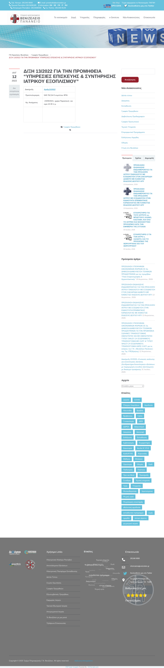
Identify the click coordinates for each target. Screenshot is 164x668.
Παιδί (150, 464)
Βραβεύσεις (127, 416)
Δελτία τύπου (126, 95)
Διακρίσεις (125, 101)
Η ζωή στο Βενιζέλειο (129, 148)
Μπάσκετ (139, 459)
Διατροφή (140, 432)
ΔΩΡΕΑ (126, 427)
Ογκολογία (127, 464)
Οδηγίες (124, 143)
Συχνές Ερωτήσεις (54, 583)
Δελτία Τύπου (52, 577)
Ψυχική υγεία (128, 497)
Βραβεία (140, 411)
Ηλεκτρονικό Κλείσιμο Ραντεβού (59, 560)
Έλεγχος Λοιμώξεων (131, 405)
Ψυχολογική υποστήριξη (133, 502)
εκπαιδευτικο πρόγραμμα (133, 513)
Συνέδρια (127, 480)
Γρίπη (140, 416)
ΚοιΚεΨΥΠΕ (128, 454)
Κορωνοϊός (142, 454)
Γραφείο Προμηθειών (40, 55)
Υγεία (125, 486)
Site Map (116, 3)
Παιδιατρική (127, 470)
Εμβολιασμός (128, 443)
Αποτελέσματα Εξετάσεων (57, 566)
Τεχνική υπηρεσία (143, 480)
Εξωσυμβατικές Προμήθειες (58, 594)
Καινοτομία (127, 448)
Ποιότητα (141, 470)
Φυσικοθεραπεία (129, 491)
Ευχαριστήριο (144, 443)
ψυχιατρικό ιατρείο (130, 523)
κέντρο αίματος (141, 518)
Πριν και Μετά (128, 475)
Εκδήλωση (127, 437)
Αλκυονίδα (127, 411)
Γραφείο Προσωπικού (130, 122)
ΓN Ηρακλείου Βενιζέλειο (18, 55)
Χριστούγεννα (147, 491)
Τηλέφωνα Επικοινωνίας (56, 623)
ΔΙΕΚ (141, 421)
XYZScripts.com (93, 667)
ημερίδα (126, 518)
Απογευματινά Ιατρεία (55, 612)
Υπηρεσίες (85, 17)
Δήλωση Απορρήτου (84, 661)
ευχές (150, 513)
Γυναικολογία (128, 421)
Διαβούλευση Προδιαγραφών (133, 116)
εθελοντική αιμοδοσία (131, 507)
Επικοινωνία (149, 17)
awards (126, 400)
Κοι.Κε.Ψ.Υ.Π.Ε (143, 448)
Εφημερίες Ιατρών (54, 600)
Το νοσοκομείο (60, 17)
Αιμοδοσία (148, 405)
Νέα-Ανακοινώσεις (131, 17)
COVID (137, 400)
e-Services (114, 17)
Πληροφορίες (99, 17)
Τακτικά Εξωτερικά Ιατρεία (57, 606)
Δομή (73, 17)
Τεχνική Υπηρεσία (128, 127)
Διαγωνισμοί (139, 427)
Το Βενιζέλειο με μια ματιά (57, 617)
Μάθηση (126, 459)
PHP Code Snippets (72, 667)
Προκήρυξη (143, 475)
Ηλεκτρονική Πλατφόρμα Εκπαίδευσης (62, 571)
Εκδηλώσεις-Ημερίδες (130, 137)
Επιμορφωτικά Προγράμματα (133, 132)
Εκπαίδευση (126, 106)
